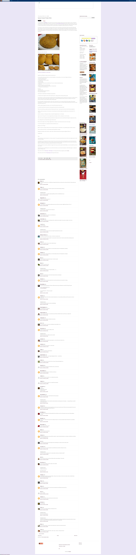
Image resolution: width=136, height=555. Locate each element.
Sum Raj (41, 502)
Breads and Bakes (92, 124)
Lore (41, 441)
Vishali (41, 360)
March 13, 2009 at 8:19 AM (44, 325)
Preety (41, 507)
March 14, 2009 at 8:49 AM (44, 443)
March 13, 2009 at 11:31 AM (44, 357)
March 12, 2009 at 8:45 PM (44, 200)
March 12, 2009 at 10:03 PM (44, 216)
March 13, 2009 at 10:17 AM (44, 346)
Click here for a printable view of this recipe (44, 72)
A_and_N (41, 224)
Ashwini (41, 381)
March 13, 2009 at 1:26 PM (44, 391)
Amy (41, 273)
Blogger (70, 551)
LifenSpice (42, 474)
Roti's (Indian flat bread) (60, 23)
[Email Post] (44, 158)
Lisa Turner (42, 446)
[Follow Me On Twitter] (82, 41)
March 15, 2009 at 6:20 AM (44, 478)
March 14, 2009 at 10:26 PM (44, 454)
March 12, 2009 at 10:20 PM (44, 226)
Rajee (41, 524)
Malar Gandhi (42, 424)
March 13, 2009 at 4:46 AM (44, 309)
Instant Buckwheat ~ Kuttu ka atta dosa (83, 158)
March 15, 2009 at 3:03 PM (44, 488)
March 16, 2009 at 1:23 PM (44, 504)
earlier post (45, 22)
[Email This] (46, 158)
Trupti (41, 349)
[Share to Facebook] (49, 158)
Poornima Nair (42, 213)
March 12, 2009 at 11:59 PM (44, 249)
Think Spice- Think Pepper (49, 150)
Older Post (75, 535)
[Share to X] (48, 158)
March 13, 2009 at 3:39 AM (44, 299)
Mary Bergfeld (42, 370)
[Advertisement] (58, 11)
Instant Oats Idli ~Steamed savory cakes (83, 169)
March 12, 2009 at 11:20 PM (44, 244)
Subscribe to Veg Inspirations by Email (64, 544)
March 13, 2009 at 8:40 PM (44, 421)
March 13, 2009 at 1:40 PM (44, 403)
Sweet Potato (47, 159)
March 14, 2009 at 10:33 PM (44, 459)
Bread (41, 159)
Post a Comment (41, 533)
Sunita (68, 150)
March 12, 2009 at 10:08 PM (44, 221)
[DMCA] (83, 75)
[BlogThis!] (47, 158)
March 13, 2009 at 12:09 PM (44, 373)
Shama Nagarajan (43, 307)
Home (58, 535)
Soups (90, 83)
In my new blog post (43, 288)
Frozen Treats (91, 145)
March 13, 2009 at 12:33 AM (44, 265)
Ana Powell (42, 386)
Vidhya (41, 187)
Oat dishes (43, 159)
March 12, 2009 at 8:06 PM (44, 189)
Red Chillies (42, 412)
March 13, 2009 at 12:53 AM (44, 270)
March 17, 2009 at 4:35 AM (44, 515)
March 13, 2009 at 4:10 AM (44, 304)
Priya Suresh (42, 328)
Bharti (41, 429)
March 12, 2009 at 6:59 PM (44, 184)
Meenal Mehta (42, 284)
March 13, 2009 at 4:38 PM (44, 415)
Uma (41, 491)
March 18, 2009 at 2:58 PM (44, 526)
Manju (41, 181)
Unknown (41, 247)
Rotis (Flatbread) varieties (93, 93)
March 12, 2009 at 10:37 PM (44, 239)
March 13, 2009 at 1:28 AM (44, 281)
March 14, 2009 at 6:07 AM (44, 438)
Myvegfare (42, 418)
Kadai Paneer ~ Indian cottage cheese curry (83, 146)
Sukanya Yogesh (42, 312)
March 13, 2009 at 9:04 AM (44, 336)
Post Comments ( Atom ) (45, 537)
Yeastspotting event (49, 152)
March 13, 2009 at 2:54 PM (44, 409)
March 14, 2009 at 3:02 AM (44, 432)
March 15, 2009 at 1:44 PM (44, 483)
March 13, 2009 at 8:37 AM (44, 330)
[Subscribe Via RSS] (84, 41)
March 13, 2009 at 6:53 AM (44, 320)
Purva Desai (42, 462)
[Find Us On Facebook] (87, 41)
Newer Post (39, 535)
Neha (41, 263)
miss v (41, 323)
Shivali (41, 486)
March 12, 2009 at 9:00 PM (44, 205)
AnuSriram (42, 344)
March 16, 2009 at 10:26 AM (44, 499)
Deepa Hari (42, 365)
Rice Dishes (91, 114)
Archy (41, 529)
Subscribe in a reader (62, 546)
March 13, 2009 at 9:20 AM (44, 341)
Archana (41, 435)
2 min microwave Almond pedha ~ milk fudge (83, 180)
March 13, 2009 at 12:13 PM (44, 378)
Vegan (50, 159)
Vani (41, 457)
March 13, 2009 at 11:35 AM (44, 362)
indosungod (42, 203)
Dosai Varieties (91, 72)
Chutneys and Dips (92, 62)
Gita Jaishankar (42, 394)
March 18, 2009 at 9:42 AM (44, 521)
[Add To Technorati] (89, 41)
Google (90, 162)
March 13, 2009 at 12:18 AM (44, 260)
